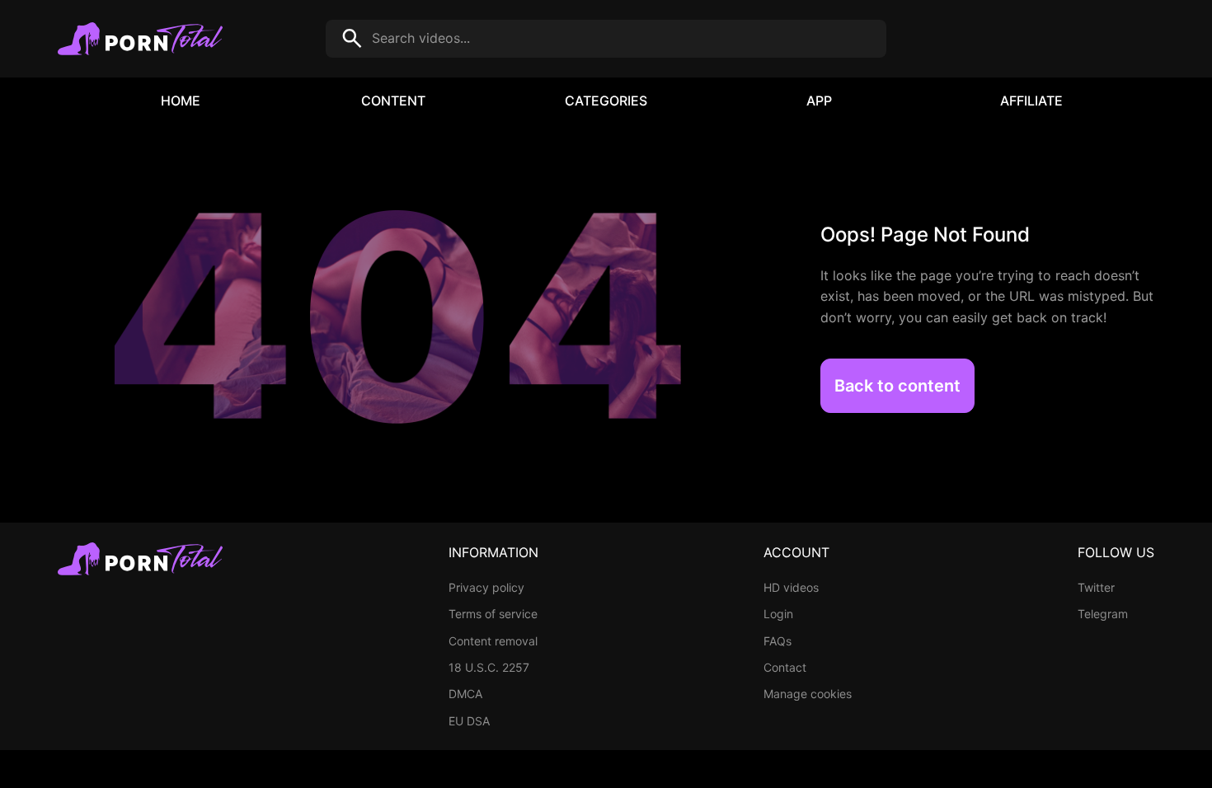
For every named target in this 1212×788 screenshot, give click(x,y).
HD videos (791, 587)
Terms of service (493, 614)
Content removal (493, 641)
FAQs (777, 641)
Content (393, 100)
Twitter (1096, 587)
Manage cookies (807, 694)
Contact (784, 667)
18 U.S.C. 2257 (489, 667)
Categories (606, 100)
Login (778, 614)
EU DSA (469, 721)
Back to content (897, 386)
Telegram (1103, 614)
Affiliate (1031, 100)
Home (180, 100)
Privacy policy (486, 587)
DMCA (465, 694)
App (819, 100)
